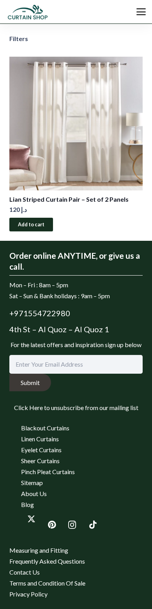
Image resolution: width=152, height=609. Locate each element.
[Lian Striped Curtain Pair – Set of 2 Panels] (76, 123)
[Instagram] (72, 525)
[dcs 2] (28, 11)
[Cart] (114, 11)
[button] (141, 11)
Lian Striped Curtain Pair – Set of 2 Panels (69, 199)
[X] (31, 518)
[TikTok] (93, 525)
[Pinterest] (52, 525)
